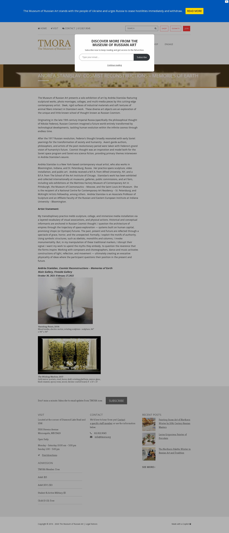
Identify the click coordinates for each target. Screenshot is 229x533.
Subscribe (142, 57)
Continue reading (114, 65)
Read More (194, 11)
